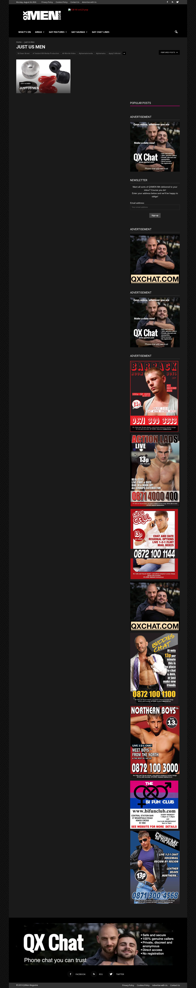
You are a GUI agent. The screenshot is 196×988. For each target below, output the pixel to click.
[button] (176, 32)
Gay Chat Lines (100, 32)
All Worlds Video (69, 53)
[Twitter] (177, 2)
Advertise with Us (89, 2)
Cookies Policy (62, 2)
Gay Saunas (78, 32)
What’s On (24, 32)
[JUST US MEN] (43, 76)
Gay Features (56, 32)
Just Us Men (25, 83)
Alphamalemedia (86, 53)
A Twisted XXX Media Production (46, 53)
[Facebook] (167, 2)
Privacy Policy (47, 2)
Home (19, 42)
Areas (38, 32)
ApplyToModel (115, 53)
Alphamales (101, 53)
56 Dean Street (23, 53)
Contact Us (74, 2)
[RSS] (172, 2)
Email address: (137, 203)
